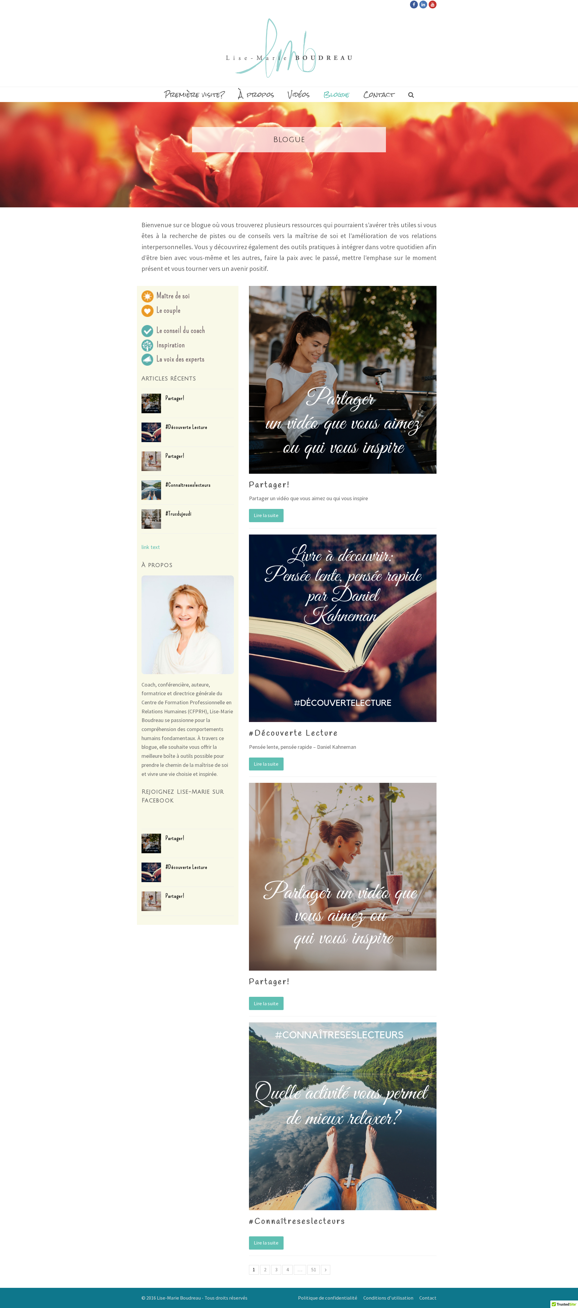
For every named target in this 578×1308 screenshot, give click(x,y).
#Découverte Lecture (186, 427)
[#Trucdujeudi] (151, 519)
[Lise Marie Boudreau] (289, 48)
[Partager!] (151, 403)
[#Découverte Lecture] (151, 432)
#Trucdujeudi (178, 513)
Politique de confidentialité (327, 1298)
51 (313, 1269)
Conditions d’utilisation (388, 1298)
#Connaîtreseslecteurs (188, 485)
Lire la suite (266, 515)
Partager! (175, 398)
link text (150, 547)
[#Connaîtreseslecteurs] (151, 490)
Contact (428, 1298)
